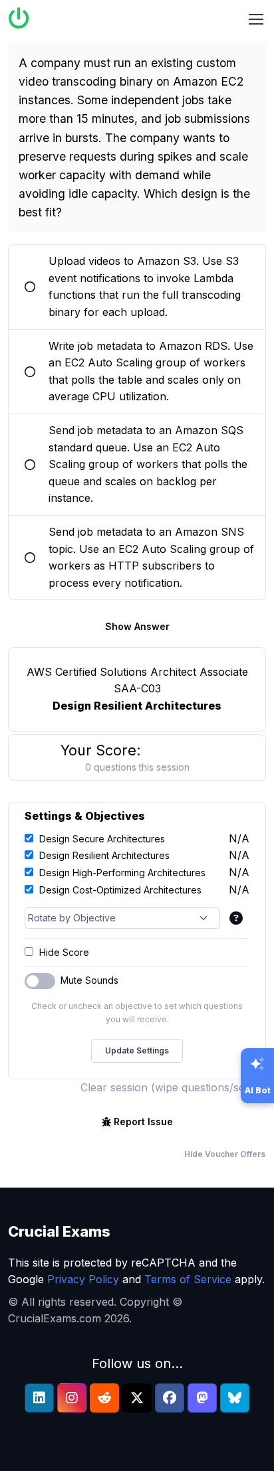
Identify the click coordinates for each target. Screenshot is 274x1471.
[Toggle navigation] (256, 19)
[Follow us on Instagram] (71, 1398)
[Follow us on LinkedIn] (39, 1398)
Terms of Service (187, 1279)
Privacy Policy (83, 1279)
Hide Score (64, 952)
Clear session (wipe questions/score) (173, 1087)
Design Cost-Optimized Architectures (120, 889)
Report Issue (143, 1121)
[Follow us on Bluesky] (234, 1398)
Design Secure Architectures (102, 838)
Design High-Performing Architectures (122, 872)
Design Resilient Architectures (104, 855)
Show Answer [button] (137, 626)
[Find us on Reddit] (104, 1398)
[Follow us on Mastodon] (202, 1398)
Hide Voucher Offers (224, 1154)
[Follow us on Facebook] (169, 1398)
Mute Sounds (89, 980)
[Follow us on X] (137, 1398)
